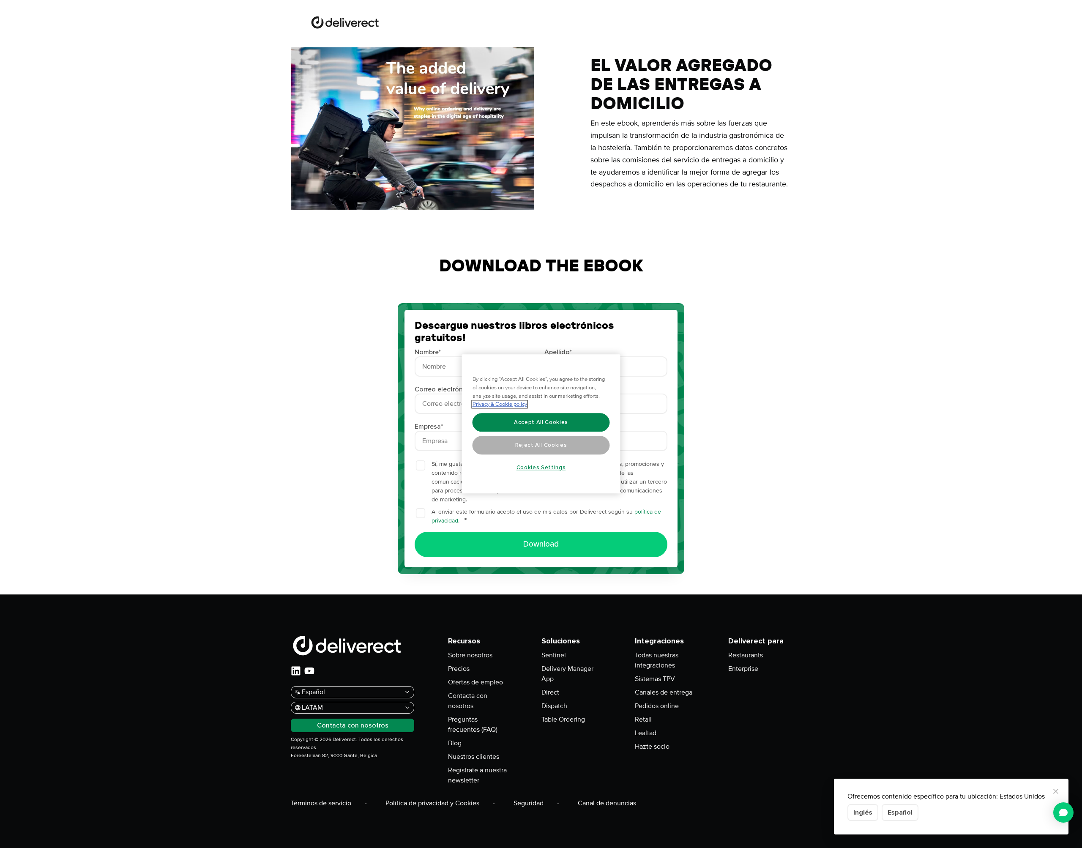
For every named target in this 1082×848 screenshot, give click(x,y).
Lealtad (645, 733)
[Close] (1056, 791)
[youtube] (309, 671)
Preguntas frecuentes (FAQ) (472, 724)
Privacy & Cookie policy (500, 404)
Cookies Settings (541, 467)
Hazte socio (652, 746)
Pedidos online (657, 706)
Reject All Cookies (541, 445)
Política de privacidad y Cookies (432, 803)
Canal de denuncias (607, 803)
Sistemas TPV (655, 679)
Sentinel (553, 655)
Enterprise (743, 669)
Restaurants (745, 655)
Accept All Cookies (541, 422)
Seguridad (529, 803)
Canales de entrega (663, 692)
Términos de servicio (321, 803)
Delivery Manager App (567, 674)
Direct (550, 692)
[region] (541, 424)
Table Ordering (563, 719)
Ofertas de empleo (475, 682)
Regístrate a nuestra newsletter (477, 775)
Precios (459, 669)
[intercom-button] (1063, 812)
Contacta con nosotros (467, 701)
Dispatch (554, 706)
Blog (455, 743)
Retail (643, 719)
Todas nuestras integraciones (656, 660)
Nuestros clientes (473, 756)
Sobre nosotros (470, 655)
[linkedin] (296, 671)
